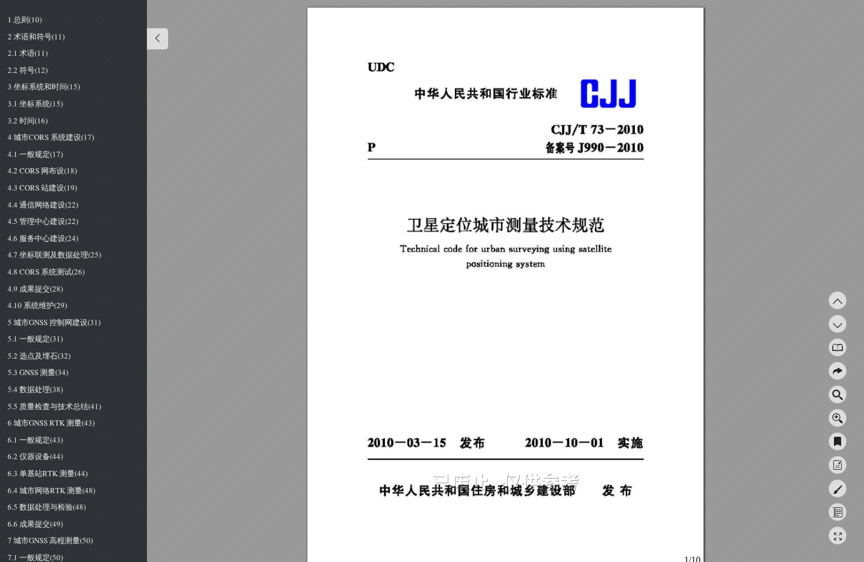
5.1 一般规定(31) (35, 339)
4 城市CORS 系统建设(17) (51, 137)
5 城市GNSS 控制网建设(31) (54, 322)
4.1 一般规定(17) (35, 154)
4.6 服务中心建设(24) (43, 238)
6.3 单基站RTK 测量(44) (48, 474)
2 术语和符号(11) (36, 37)
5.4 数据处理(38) (35, 389)
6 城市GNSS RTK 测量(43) (51, 423)
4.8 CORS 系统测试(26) (46, 272)
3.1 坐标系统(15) (35, 104)
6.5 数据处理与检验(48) (47, 507)
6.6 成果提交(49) (35, 524)
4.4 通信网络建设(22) (43, 205)
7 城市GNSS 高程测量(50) (50, 541)
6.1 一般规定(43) (35, 440)
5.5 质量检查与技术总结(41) (54, 407)
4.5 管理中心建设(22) (43, 221)
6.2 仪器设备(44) (35, 456)
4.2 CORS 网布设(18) (42, 171)
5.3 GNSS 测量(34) (38, 372)
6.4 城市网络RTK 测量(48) (51, 491)
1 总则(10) (25, 20)
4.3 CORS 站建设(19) (42, 188)
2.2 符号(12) (28, 70)
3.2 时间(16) (28, 121)
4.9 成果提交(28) (35, 289)
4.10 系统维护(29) (37, 305)
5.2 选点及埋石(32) (39, 356)
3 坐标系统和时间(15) (44, 87)
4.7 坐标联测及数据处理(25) (54, 255)
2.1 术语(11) (28, 53)
